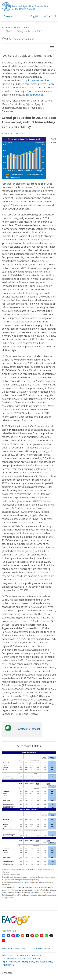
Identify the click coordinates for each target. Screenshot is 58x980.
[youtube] (3, 940)
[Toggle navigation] (52, 48)
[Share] (49, 16)
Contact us (13, 955)
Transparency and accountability (37, 961)
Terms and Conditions (30, 955)
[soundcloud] (22, 935)
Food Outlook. (36, 94)
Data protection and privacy (15, 958)
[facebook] (8, 935)
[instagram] (13, 935)
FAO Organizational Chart (14, 948)
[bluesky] (3, 935)
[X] (51, 935)
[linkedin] (18, 935)
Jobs (4, 955)
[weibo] (41, 935)
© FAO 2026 (7, 973)
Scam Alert (35, 958)
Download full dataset (28, 729)
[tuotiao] (32, 935)
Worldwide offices (42, 948)
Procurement (8, 964)
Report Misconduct (11, 961)
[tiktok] (27, 935)
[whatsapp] (46, 935)
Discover (9, 16)
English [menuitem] (34, 16)
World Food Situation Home (15, 27)
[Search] (53, 16)
